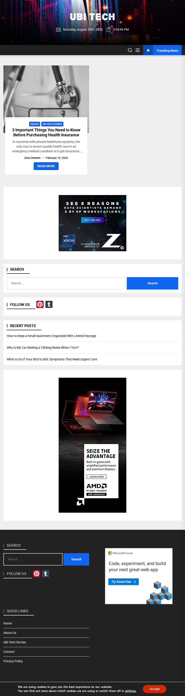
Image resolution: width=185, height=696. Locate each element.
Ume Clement (32, 157)
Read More (46, 166)
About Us (9, 633)
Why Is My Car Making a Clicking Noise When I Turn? (43, 347)
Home (7, 623)
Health (34, 124)
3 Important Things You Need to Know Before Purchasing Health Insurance (46, 132)
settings (130, 691)
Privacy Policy (13, 661)
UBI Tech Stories (52, 124)
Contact (9, 651)
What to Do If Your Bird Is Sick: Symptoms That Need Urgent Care (52, 359)
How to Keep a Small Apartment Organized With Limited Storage (51, 336)
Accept (155, 689)
